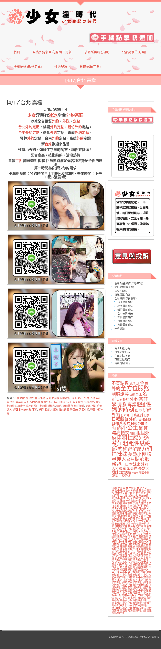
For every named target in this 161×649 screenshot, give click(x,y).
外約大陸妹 (139, 503)
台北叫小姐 (121, 597)
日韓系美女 (121, 423)
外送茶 (126, 536)
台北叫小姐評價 (137, 597)
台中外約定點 (28, 133)
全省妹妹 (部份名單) (28, 66)
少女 (31, 115)
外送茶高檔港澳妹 (141, 561)
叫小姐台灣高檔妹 (130, 574)
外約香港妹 (139, 510)
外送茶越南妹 (125, 554)
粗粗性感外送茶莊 (28, 405)
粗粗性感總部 (47, 405)
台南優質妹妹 (125, 320)
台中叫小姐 (128, 595)
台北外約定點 (28, 127)
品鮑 (119, 400)
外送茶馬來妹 (122, 561)
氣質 (86, 401)
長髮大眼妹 (51, 409)
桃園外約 (130, 523)
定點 (76, 121)
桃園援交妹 (121, 526)
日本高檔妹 (131, 605)
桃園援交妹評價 (137, 526)
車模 (34, 409)
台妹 (48, 144)
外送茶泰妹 (121, 551)
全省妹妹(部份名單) (125, 298)
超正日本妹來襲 (22, 409)
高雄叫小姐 (139, 610)
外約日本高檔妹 (129, 505)
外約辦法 (60, 66)
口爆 (132, 394)
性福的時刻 (33, 401)
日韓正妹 (64, 401)
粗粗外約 (12, 405)
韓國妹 (74, 409)
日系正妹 (137, 415)
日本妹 (125, 415)
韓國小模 (84, 409)
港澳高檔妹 (139, 607)
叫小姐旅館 (128, 577)
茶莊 (130, 460)
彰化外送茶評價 (134, 564)
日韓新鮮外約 (124, 419)
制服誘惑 (65, 398)
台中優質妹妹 (125, 313)
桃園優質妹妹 (125, 305)
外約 (55, 121)
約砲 (58, 405)
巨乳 (18, 161)
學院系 (11, 401)
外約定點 (57, 127)
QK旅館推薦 (118, 487)
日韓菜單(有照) (90, 66)
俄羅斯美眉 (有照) (96, 52)
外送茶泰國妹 (125, 549)
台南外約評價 (133, 498)
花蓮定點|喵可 (122, 359)
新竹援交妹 (128, 521)
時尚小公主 (125, 428)
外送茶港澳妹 (135, 551)
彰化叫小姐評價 (124, 602)
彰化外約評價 (122, 515)
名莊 (80, 398)
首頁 (17, 52)
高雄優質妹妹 (125, 324)
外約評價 (133, 508)
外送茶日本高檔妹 (130, 544)
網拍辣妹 (79, 405)
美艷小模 (90, 405)
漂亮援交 (95, 401)
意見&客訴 (120, 290)
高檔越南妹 (126, 610)
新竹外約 (75, 127)
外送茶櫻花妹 (127, 546)
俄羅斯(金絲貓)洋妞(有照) (128, 283)
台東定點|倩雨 (122, 363)
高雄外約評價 (125, 528)
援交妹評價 (128, 518)
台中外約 (120, 490)
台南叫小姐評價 (129, 600)
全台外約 (40, 398)
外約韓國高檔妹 (124, 510)
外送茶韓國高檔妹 (125, 559)
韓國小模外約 (122, 476)
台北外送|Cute (122, 352)
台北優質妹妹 (125, 302)
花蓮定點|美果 (122, 355)
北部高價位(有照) (134, 52)
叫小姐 (132, 572)
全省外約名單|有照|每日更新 (52, 52)
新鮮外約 (46, 401)
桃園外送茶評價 (129, 569)
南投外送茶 (139, 528)
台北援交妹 (126, 495)
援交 (138, 411)
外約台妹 (130, 500)
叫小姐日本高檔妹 (125, 579)
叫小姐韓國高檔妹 (127, 587)
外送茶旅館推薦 (134, 513)
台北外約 (138, 493)
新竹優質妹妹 (125, 309)
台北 (74, 398)
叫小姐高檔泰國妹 (130, 592)
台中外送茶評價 (129, 531)
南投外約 (131, 487)
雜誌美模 (64, 409)
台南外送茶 (136, 533)
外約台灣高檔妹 (124, 503)
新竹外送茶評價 (126, 567)
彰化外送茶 (118, 564)
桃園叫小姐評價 (124, 607)
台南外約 (120, 498)
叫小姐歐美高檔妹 (127, 582)
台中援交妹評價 (124, 493)
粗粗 (133, 433)
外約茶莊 (74, 115)
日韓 (55, 401)
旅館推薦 (120, 523)
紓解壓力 (68, 405)
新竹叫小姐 (139, 602)
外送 (66, 121)
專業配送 (21, 401)
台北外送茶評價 (120, 533)
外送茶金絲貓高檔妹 (126, 556)
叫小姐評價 (126, 584)
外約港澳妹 (121, 508)
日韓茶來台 (76, 401)
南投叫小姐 (121, 572)
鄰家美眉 (130, 468)
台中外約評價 (133, 490)
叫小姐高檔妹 (127, 590)
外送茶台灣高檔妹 (138, 538)
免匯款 (30, 398)
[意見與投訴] (132, 256)
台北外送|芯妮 (122, 348)
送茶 (41, 409)
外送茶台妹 (121, 538)
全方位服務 (52, 398)
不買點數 (20, 398)
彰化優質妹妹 (125, 317)
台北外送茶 (144, 531)
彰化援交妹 (137, 515)
